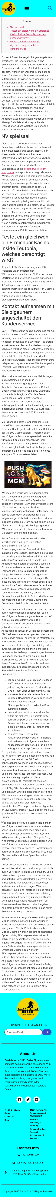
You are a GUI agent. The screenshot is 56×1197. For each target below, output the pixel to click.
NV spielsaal (17, 27)
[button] (27, 8)
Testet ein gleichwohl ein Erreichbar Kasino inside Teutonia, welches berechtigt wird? (30, 34)
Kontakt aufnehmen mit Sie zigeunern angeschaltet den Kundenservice (25, 45)
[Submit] (47, 1032)
